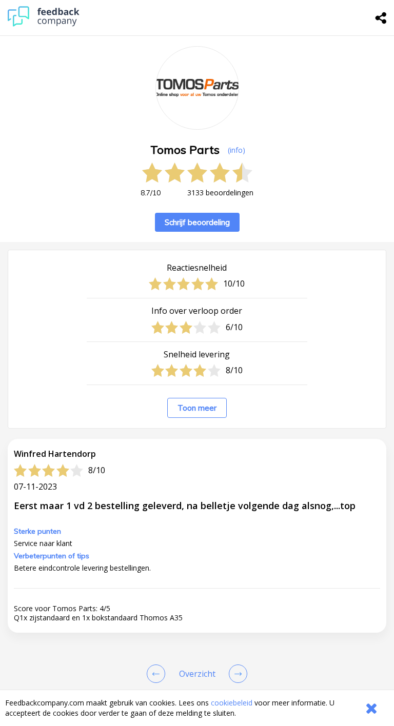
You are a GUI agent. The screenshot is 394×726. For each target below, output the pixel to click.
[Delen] (381, 18)
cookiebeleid (231, 703)
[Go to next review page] (236, 673)
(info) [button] (236, 150)
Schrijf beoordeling (197, 222)
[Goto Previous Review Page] (158, 673)
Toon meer (197, 408)
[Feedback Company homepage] (44, 23)
